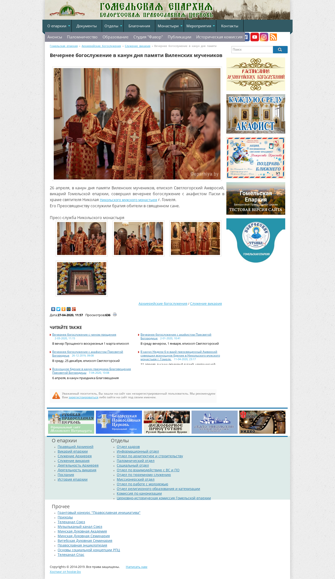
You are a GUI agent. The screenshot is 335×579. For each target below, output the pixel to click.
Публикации (179, 37)
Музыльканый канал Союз (80, 526)
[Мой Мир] (68, 309)
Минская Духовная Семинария (84, 536)
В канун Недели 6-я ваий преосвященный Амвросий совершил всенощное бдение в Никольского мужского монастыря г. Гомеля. (180, 355)
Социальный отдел (133, 465)
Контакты (229, 25)
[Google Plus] (74, 309)
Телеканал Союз (71, 522)
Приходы (65, 517)
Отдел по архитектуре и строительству (150, 456)
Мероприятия (198, 25)
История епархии (73, 479)
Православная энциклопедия (82, 545)
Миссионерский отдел (136, 479)
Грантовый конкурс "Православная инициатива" (99, 512)
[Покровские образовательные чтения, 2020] (255, 262)
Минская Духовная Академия (82, 531)
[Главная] (67, 16)
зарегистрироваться (83, 397)
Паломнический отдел (136, 460)
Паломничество (82, 37)
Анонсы (54, 37)
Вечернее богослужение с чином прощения (84, 334)
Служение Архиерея (75, 456)
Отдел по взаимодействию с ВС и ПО (148, 470)
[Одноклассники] (63, 309)
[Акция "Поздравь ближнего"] (255, 177)
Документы (87, 25)
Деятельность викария (77, 470)
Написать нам (136, 566)
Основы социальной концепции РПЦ (89, 550)
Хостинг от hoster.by (65, 571)
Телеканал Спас (71, 554)
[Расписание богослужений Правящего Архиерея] (255, 89)
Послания (66, 474)
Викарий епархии (73, 451)
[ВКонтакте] (53, 309)
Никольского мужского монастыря (128, 199)
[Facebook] (245, 40)
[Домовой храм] (255, 132)
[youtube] (254, 40)
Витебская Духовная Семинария (85, 540)
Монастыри (168, 25)
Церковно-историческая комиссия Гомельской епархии (164, 498)
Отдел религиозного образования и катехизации (158, 488)
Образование (116, 37)
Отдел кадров (128, 446)
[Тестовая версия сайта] (255, 213)
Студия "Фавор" (148, 37)
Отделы (111, 25)
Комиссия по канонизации (139, 493)
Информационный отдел (138, 451)
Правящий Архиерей (75, 446)
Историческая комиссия (219, 37)
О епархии (56, 25)
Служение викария (206, 303)
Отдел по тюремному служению (144, 474)
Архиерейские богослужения (163, 303)
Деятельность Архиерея (78, 465)
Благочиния (139, 25)
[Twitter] (58, 309)
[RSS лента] (273, 40)
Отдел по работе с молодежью (142, 484)
